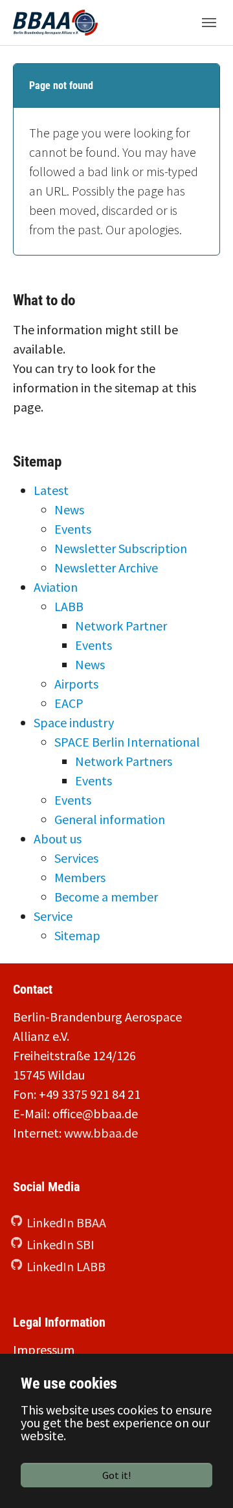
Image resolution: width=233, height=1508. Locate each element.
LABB (68, 606)
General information (109, 819)
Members (79, 877)
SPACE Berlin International (127, 742)
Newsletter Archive (106, 567)
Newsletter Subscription (120, 548)
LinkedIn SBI (60, 1244)
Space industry (74, 722)
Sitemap (77, 935)
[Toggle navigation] (209, 23)
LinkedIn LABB (66, 1266)
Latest (51, 490)
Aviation (56, 587)
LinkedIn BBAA (66, 1222)
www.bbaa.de (101, 1133)
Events (72, 529)
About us (58, 838)
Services (76, 858)
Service (53, 916)
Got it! (116, 1475)
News (69, 509)
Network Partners (123, 761)
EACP (68, 703)
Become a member (106, 897)
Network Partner (121, 626)
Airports (76, 684)
